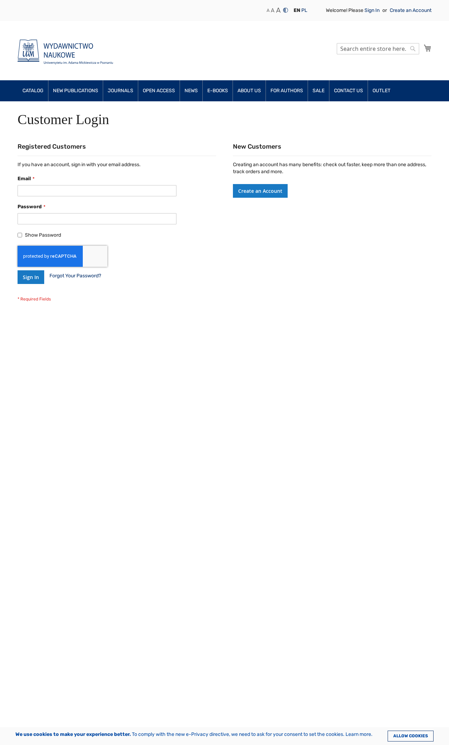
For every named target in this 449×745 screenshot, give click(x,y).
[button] (297, 10)
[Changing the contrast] (285, 10)
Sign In (372, 10)
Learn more (358, 734)
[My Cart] (427, 48)
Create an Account (410, 10)
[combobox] (378, 48)
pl (304, 10)
